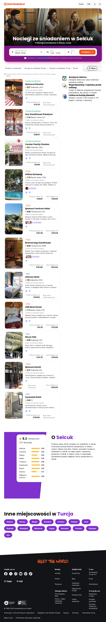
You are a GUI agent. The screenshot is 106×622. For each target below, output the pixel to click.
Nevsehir (65, 528)
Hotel (27, 274)
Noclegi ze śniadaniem (33, 81)
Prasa (91, 579)
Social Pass (76, 573)
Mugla (34, 522)
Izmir (86, 522)
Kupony (66, 613)
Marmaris (38, 528)
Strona (22, 522)
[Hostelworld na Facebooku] (5, 573)
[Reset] (41, 52)
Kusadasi (24, 528)
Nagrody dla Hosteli (76, 589)
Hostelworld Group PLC (93, 573)
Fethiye (74, 522)
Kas (8, 535)
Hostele (57, 573)
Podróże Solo (77, 595)
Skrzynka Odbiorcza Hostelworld (93, 606)
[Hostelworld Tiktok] (30, 573)
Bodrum (10, 528)
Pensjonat (58, 584)
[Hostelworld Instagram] (15, 573)
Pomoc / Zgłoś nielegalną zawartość (60, 601)
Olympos (92, 528)
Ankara (10, 522)
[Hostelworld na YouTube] (20, 573)
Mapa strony (8, 618)
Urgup (51, 528)
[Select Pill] (95, 4)
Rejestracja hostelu (93, 595)
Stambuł (47, 522)
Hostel (28, 171)
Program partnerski (92, 600)
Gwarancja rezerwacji (75, 584)
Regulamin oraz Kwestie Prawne (49, 613)
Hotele (57, 579)
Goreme (78, 528)
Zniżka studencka (75, 600)
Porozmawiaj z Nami (60, 595)
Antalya (61, 522)
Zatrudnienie (93, 584)
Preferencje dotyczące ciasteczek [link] (28, 618)
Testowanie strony (88, 613)
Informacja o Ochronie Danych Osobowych (19, 613)
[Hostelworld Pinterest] (25, 573)
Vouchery (75, 613)
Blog (73, 579)
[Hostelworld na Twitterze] (10, 573)
